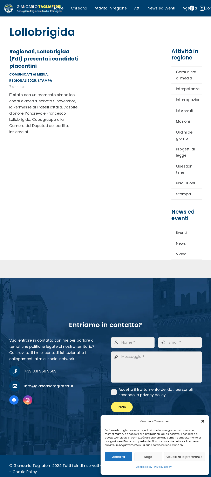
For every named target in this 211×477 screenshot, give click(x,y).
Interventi (184, 110)
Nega (148, 457)
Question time (184, 169)
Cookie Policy (144, 467)
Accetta (118, 457)
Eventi (181, 232)
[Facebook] (14, 400)
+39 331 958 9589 (40, 371)
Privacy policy (163, 467)
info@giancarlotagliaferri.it (48, 386)
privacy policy (153, 394)
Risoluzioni (185, 183)
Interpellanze (187, 88)
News (181, 243)
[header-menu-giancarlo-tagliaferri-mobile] (33, 8)
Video (181, 254)
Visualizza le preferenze (184, 457)
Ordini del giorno (184, 135)
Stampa (183, 194)
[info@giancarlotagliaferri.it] (16, 386)
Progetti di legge (185, 152)
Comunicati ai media (186, 75)
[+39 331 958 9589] (16, 371)
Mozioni (183, 121)
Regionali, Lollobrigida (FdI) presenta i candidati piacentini (44, 59)
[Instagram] (27, 400)
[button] (203, 421)
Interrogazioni (188, 99)
